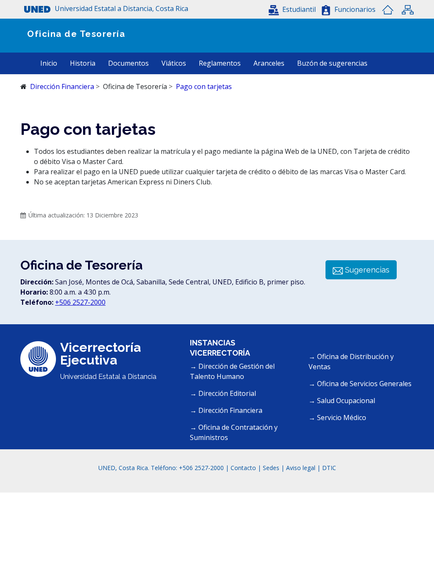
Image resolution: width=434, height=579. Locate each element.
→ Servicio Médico (337, 417)
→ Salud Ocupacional (342, 400)
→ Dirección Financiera (226, 410)
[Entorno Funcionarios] (326, 10)
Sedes (272, 468)
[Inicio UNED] (387, 9)
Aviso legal (300, 468)
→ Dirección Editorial (223, 393)
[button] (144, 9)
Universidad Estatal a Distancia (108, 377)
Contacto (244, 468)
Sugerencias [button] (366, 269)
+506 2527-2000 (80, 302)
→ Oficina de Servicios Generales (360, 383)
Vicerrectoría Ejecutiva (100, 353)
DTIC (329, 468)
